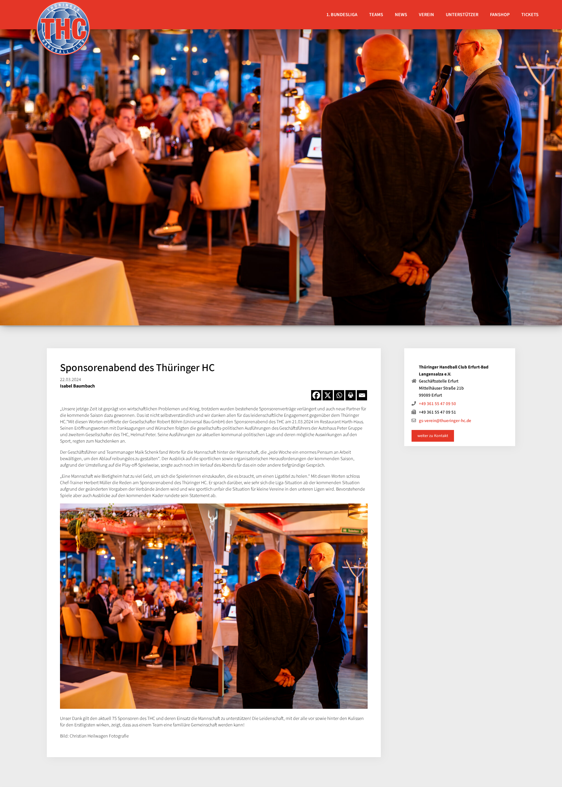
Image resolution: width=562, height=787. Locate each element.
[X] (328, 395)
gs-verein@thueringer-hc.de (445, 421)
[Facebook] (316, 395)
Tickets (530, 14)
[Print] (350, 395)
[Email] (362, 395)
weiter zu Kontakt (432, 436)
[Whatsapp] (339, 395)
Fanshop (500, 14)
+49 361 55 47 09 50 (437, 404)
